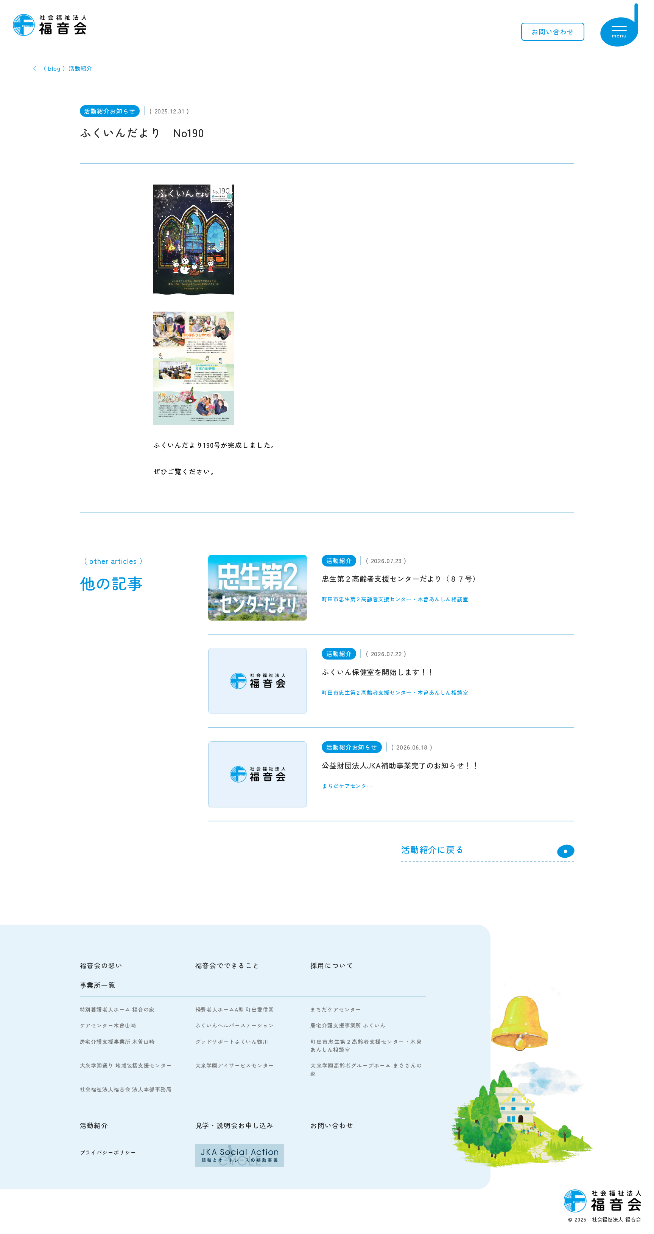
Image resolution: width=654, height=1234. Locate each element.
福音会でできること (227, 965)
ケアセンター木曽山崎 (108, 1025)
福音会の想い (101, 965)
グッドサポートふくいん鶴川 (231, 1041)
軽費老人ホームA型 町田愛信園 (234, 1009)
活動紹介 (94, 1125)
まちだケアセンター (335, 1009)
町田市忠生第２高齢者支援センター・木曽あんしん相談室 (366, 1045)
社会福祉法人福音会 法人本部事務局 (126, 1089)
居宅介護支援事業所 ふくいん (347, 1025)
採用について (331, 965)
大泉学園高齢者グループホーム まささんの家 (366, 1069)
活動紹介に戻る (432, 849)
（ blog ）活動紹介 (66, 68)
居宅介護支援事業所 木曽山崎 (117, 1041)
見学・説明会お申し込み (234, 1125)
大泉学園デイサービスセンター (234, 1065)
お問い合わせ (552, 31)
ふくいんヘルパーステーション (234, 1025)
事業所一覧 (97, 985)
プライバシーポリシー (108, 1152)
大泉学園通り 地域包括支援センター (126, 1065)
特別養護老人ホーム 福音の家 (117, 1009)
